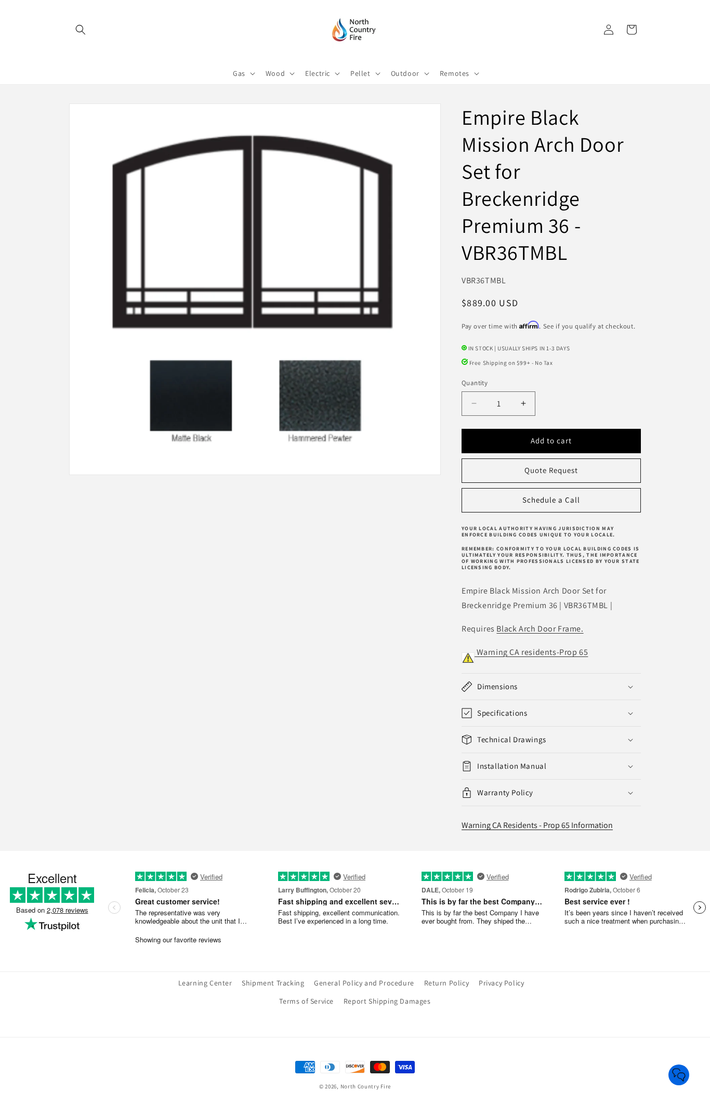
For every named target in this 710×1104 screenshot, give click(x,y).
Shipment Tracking (273, 983)
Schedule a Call (551, 500)
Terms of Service (306, 1001)
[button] (80, 29)
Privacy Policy (501, 983)
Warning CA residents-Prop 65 (531, 652)
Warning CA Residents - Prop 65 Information (537, 825)
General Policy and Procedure (364, 983)
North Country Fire (365, 1086)
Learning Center (205, 983)
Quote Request (551, 470)
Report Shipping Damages (387, 1001)
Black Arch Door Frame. (539, 628)
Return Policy (446, 983)
